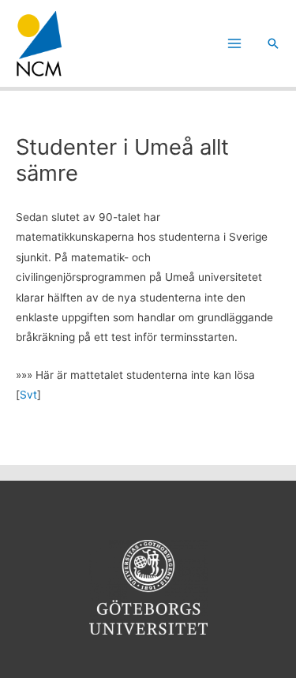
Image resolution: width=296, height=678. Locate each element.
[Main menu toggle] (235, 44)
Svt (28, 394)
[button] (273, 43)
